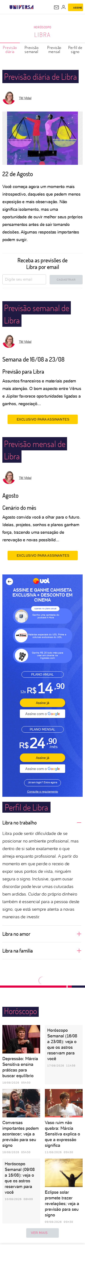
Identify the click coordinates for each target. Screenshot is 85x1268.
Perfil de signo (75, 49)
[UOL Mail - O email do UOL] (56, 7)
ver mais (39, 1233)
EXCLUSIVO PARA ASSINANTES (43, 419)
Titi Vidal (25, 98)
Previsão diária (10, 49)
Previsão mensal (54, 49)
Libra (42, 34)
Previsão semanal (32, 49)
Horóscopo (42, 27)
